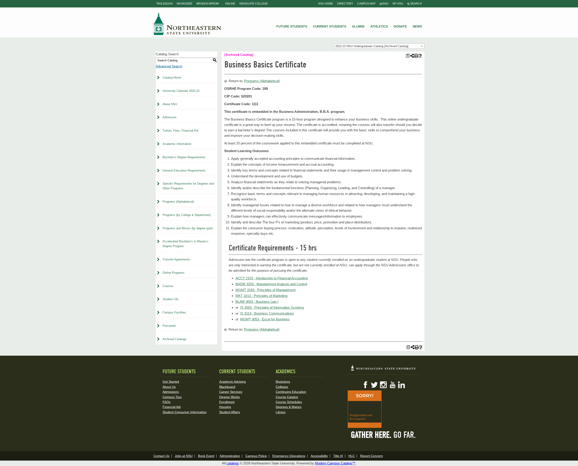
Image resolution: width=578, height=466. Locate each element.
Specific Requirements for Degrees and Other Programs (188, 186)
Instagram (383, 384)
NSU (187, 23)
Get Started (171, 381)
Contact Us (161, 456)
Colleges (282, 387)
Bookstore (283, 381)
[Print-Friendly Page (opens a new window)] (415, 56)
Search (416, 3)
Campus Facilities (174, 312)
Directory (345, 3)
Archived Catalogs (174, 339)
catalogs (232, 463)
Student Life (170, 299)
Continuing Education (291, 392)
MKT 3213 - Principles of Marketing (261, 296)
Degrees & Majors (288, 407)
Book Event (206, 456)
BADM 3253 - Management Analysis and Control (271, 284)
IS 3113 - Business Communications (267, 313)
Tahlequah (164, 3)
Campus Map (366, 3)
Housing (225, 407)
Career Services (230, 392)
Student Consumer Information (185, 412)
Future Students (291, 26)
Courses (168, 286)
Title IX (338, 456)
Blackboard (227, 387)
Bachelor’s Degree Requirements (184, 157)
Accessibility (319, 456)
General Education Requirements (184, 170)
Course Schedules (289, 402)
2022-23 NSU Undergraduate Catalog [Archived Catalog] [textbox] (371, 46)
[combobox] (379, 46)
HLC (351, 456)
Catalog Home (172, 77)
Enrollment (227, 402)
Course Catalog (287, 397)
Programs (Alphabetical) (178, 201)
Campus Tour (172, 397)
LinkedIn (401, 384)
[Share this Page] (411, 55)
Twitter (374, 384)
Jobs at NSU (184, 456)
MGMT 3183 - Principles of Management (265, 290)
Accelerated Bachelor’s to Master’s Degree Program (185, 244)
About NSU (170, 104)
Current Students (329, 26)
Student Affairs (229, 412)
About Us (169, 387)
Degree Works (229, 397)
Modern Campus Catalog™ (335, 463)
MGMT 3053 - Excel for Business (265, 319)
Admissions (171, 392)
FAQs (166, 402)
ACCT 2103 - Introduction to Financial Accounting (271, 278)
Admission (169, 117)
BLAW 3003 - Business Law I (256, 302)
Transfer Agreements (176, 259)
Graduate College (253, 3)
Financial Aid (172, 407)
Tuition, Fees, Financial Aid (180, 130)
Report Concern (371, 456)
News (417, 26)
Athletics (379, 26)
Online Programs (173, 272)
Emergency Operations (288, 456)
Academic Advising (232, 381)
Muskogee (184, 3)
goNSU (384, 3)
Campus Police (256, 456)
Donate (400, 26)
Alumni (358, 26)
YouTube (392, 384)
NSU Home (325, 3)
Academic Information (177, 144)
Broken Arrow (207, 3)
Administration (230, 456)
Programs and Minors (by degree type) (188, 228)
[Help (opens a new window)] (420, 56)
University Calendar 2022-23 (181, 91)
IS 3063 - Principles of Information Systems (272, 307)
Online (230, 3)
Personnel (169, 325)
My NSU (398, 3)
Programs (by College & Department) (187, 215)
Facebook (365, 384)
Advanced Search (169, 66)
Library (281, 412)
